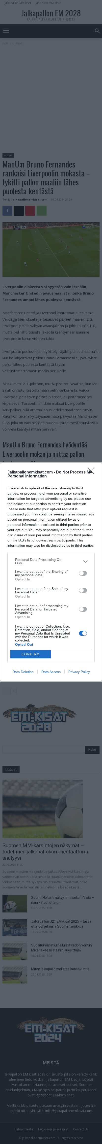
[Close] (92, 472)
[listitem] (51, 561)
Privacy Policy (79, 672)
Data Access (51, 672)
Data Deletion (23, 672)
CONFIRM (31, 654)
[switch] (83, 573)
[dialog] (51, 572)
